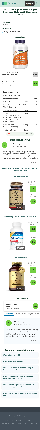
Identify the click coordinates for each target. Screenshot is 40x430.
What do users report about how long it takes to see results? (18, 369)
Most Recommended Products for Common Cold (20, 169)
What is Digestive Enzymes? (13, 361)
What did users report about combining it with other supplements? (18, 386)
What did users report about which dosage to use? (20, 394)
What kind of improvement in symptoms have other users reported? (18, 377)
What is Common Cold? (11, 355)
